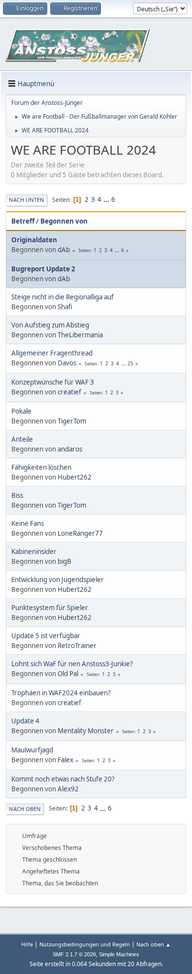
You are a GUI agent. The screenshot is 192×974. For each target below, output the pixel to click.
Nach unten (26, 199)
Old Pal (68, 673)
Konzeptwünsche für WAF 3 (52, 382)
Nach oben (25, 808)
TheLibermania (80, 334)
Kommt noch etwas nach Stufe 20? (63, 779)
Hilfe (27, 944)
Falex (65, 759)
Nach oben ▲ (153, 944)
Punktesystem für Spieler (49, 607)
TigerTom (72, 421)
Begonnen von (64, 221)
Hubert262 (75, 477)
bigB (64, 561)
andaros (70, 449)
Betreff (22, 221)
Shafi (65, 306)
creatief (69, 392)
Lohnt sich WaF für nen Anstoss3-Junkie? (72, 663)
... (107, 199)
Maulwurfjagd (32, 750)
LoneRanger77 (80, 533)
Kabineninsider (34, 551)
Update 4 (25, 720)
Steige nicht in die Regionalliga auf (62, 296)
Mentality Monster (86, 730)
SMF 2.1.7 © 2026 (74, 954)
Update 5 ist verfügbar (45, 635)
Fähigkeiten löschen (41, 467)
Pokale (21, 411)
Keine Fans (27, 523)
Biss (17, 495)
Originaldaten (34, 239)
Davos (67, 362)
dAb (64, 249)
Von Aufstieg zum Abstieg (50, 325)
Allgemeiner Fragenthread (52, 353)
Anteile (22, 439)
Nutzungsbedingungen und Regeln (84, 944)
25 (130, 363)
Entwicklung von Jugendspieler (57, 579)
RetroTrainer (77, 645)
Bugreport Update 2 (43, 268)
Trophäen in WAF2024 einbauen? (61, 692)
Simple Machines (119, 954)
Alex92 (68, 788)
